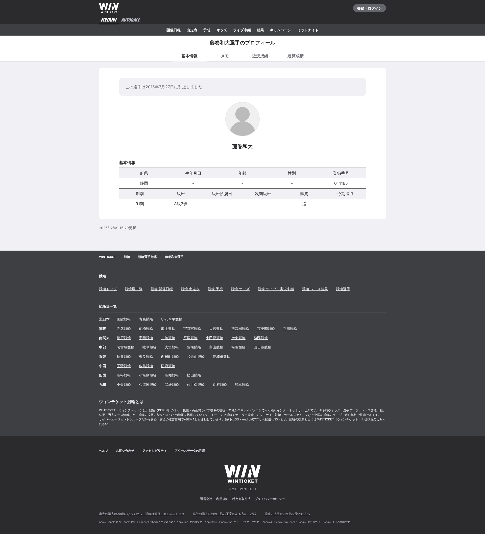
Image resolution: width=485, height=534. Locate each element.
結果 (260, 30)
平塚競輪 (190, 338)
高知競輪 (172, 375)
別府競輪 (220, 384)
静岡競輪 (261, 338)
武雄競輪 (172, 384)
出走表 (192, 30)
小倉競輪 (124, 384)
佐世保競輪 (196, 384)
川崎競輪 (168, 338)
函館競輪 (124, 319)
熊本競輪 (242, 384)
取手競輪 (168, 328)
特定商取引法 (241, 499)
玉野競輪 (124, 366)
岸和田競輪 (221, 356)
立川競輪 (290, 328)
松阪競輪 (238, 347)
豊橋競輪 (194, 347)
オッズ (221, 30)
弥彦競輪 (124, 328)
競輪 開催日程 (162, 289)
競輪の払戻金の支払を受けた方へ (287, 514)
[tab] (225, 55)
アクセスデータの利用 (190, 450)
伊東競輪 (238, 338)
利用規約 (222, 499)
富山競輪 (216, 347)
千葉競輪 (146, 338)
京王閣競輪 (266, 328)
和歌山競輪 (196, 356)
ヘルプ (103, 450)
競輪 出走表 (190, 289)
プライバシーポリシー (270, 499)
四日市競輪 (262, 347)
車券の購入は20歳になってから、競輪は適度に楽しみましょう (142, 514)
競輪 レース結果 (315, 289)
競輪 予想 (215, 289)
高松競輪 (124, 375)
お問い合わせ (125, 450)
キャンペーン (280, 30)
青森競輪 (146, 319)
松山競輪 (194, 375)
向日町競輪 (170, 356)
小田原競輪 (214, 338)
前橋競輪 (146, 328)
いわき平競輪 (171, 319)
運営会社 (206, 499)
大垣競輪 (172, 347)
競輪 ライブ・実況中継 (276, 289)
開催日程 (173, 30)
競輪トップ (108, 289)
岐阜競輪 (149, 347)
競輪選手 (343, 289)
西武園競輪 (240, 328)
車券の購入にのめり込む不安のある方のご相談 (224, 514)
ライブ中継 (242, 30)
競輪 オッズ (240, 289)
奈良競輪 (146, 356)
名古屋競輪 (125, 347)
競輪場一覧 (133, 289)
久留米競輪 (148, 384)
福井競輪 (124, 356)
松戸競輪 (124, 338)
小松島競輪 (148, 375)
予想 (206, 30)
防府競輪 (168, 366)
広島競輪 (146, 366)
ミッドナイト (308, 30)
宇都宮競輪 (192, 328)
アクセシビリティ (154, 450)
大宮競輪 (216, 328)
